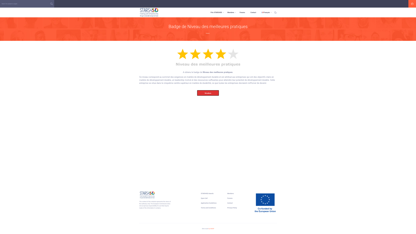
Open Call (204, 198)
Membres (230, 12)
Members (230, 193)
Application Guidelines (209, 203)
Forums (242, 12)
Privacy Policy (232, 208)
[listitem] (155, 205)
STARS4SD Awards (207, 193)
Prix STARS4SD (216, 12)
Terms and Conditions (208, 208)
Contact (253, 12)
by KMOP (211, 228)
